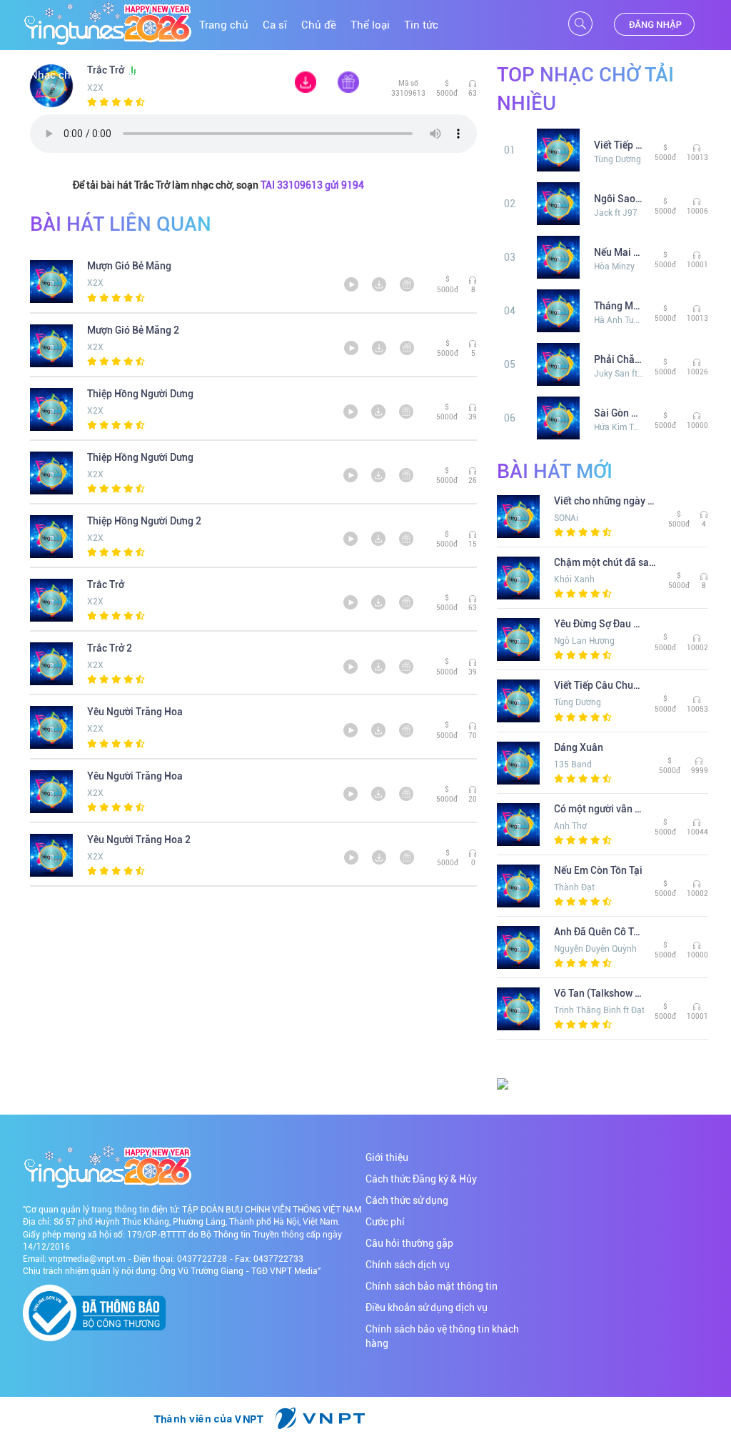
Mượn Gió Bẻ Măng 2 (133, 330)
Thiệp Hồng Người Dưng (140, 393)
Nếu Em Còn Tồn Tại (598, 870)
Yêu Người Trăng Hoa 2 (139, 839)
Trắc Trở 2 (109, 648)
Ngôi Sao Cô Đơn (619, 198)
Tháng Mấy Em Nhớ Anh (619, 306)
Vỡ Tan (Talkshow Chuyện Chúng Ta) (599, 993)
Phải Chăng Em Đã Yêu (619, 359)
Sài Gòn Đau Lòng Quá (619, 413)
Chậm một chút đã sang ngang (605, 562)
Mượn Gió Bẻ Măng (129, 266)
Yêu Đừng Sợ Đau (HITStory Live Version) (599, 623)
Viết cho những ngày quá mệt (605, 501)
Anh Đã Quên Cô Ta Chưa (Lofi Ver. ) (599, 931)
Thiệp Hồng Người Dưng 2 (144, 521)
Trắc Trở (105, 584)
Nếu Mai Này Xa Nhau (619, 252)
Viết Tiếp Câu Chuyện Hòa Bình (599, 685)
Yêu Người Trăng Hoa (135, 711)
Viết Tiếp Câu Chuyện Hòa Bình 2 (619, 145)
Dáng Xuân (578, 747)
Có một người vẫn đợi (599, 809)
